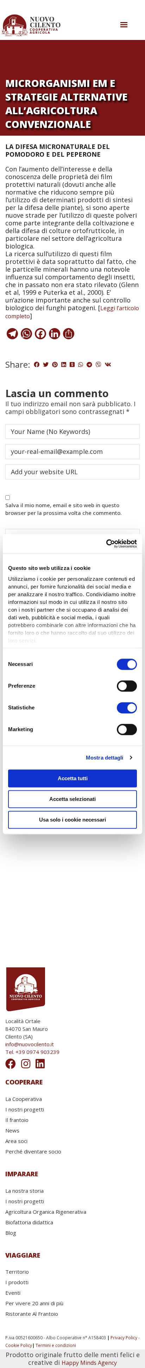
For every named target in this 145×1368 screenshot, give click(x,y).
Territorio (17, 1271)
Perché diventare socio (33, 1151)
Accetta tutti (73, 778)
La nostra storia (24, 1190)
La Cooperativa (23, 1098)
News (12, 1130)
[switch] (127, 686)
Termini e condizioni (56, 1345)
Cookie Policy (18, 1345)
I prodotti (17, 1282)
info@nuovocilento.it (29, 1044)
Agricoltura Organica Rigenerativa (45, 1211)
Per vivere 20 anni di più (34, 1303)
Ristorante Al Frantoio (31, 1313)
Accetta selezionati (72, 799)
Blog (10, 1232)
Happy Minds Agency (89, 1363)
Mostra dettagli (105, 758)
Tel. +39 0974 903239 (32, 1051)
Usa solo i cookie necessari (72, 820)
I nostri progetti (24, 1109)
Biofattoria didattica (29, 1222)
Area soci (16, 1140)
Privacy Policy (124, 1338)
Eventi (12, 1292)
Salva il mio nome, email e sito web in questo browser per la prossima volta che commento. (63, 509)
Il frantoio (17, 1119)
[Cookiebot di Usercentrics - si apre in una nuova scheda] (106, 543)
